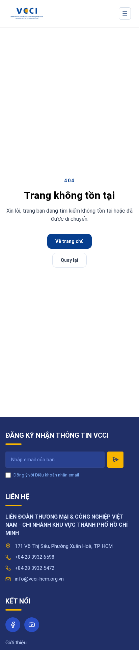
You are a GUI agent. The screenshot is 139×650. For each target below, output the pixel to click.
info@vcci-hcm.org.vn (39, 579)
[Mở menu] (125, 13)
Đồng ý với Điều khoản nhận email (46, 474)
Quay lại (69, 260)
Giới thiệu (16, 643)
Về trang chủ (69, 241)
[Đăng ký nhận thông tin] (115, 460)
